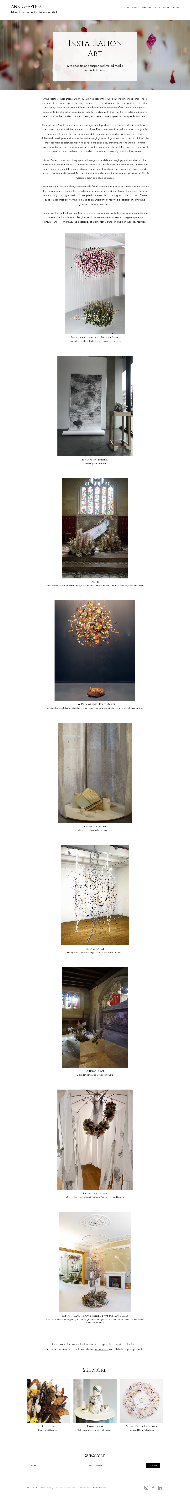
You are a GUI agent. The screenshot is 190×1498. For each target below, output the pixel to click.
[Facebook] (153, 1487)
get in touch (101, 1349)
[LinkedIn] (160, 1487)
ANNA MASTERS (26, 6)
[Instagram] (146, 1487)
